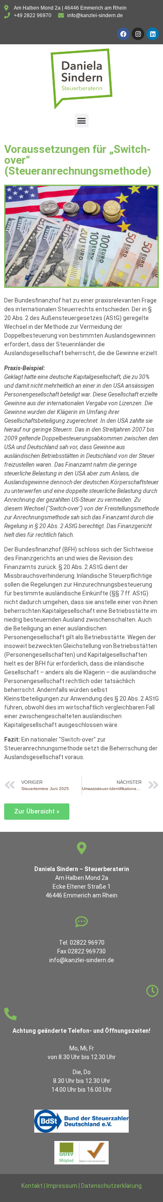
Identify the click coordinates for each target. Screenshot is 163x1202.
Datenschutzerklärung (111, 1185)
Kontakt (32, 1185)
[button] (82, 120)
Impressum (61, 1185)
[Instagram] (138, 34)
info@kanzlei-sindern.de (81, 960)
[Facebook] (123, 34)
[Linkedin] (152, 34)
